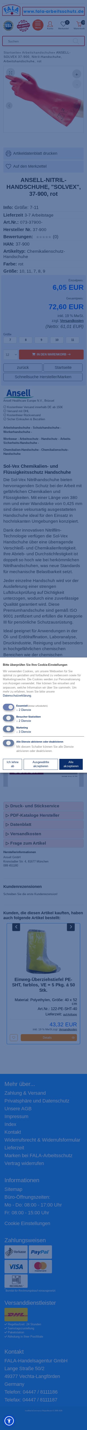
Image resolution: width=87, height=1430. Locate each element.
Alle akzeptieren (71, 764)
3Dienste (23, 731)
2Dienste (23, 710)
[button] (9, 1421)
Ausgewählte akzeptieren (41, 764)
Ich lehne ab (13, 764)
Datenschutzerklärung (17, 695)
